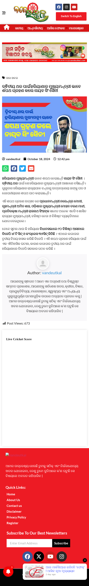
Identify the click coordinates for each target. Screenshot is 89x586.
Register (12, 523)
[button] (5, 168)
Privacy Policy (16, 517)
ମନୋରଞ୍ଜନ (76, 28)
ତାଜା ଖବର (12, 78)
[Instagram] (66, 7)
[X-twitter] (39, 556)
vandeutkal (52, 272)
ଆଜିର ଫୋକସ (56, 28)
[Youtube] (74, 7)
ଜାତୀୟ (19, 28)
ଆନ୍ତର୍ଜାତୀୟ (35, 28)
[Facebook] (58, 7)
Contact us (14, 505)
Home (11, 494)
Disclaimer (14, 511)
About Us (13, 500)
